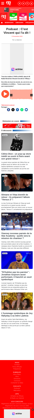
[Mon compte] (31, 3)
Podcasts (17, 388)
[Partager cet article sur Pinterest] (17, 110)
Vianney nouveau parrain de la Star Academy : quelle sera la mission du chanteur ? (16, 235)
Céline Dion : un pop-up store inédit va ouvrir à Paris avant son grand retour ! (16, 156)
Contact (17, 364)
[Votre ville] (19, 3)
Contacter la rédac (17, 383)
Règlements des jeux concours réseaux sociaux (17, 403)
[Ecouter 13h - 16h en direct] (17, 126)
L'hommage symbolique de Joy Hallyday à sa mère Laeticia (17, 314)
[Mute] (32, 10)
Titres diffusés (17, 367)
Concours (17, 380)
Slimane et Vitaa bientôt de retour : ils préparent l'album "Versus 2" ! (15, 197)
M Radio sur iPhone (17, 396)
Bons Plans (17, 374)
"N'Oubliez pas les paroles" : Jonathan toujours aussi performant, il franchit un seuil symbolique (16, 276)
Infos (17, 376)
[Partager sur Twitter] (13, 110)
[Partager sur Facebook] (8, 110)
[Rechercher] (27, 3)
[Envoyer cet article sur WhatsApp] (21, 110)
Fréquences (17, 369)
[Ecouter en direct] (23, 3)
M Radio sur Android (17, 398)
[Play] (2, 15)
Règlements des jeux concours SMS (17, 406)
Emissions (19, 22)
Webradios (9, 22)
